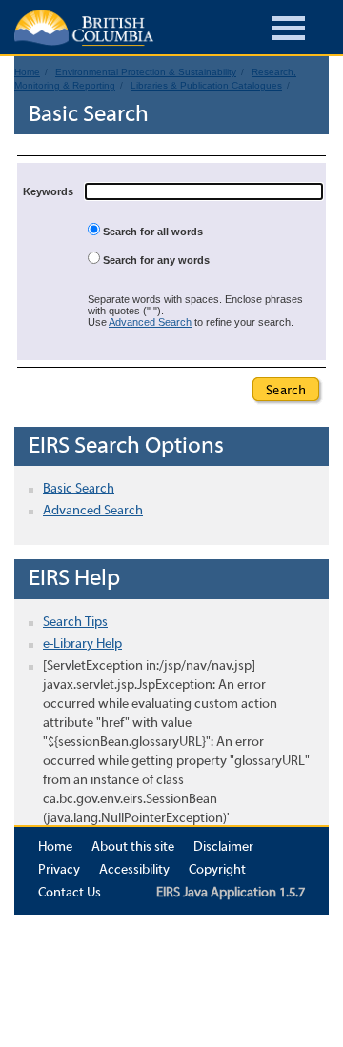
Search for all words (151, 231)
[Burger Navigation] (288, 31)
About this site (132, 847)
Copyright (217, 870)
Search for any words (155, 260)
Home (55, 847)
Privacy (59, 870)
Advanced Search (150, 322)
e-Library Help (82, 644)
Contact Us (69, 893)
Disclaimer (223, 847)
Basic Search (78, 489)
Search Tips (75, 622)
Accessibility (134, 870)
